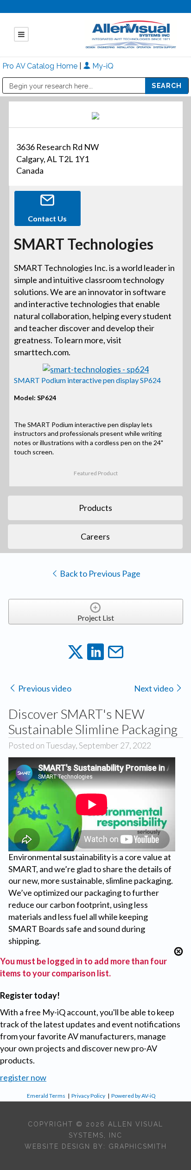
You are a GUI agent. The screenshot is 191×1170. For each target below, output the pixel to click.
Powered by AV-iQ (133, 1095)
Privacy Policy (88, 1095)
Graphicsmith (137, 1146)
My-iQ (102, 66)
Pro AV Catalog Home (40, 66)
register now (23, 1077)
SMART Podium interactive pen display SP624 (87, 380)
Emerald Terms (46, 1095)
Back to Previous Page (99, 573)
